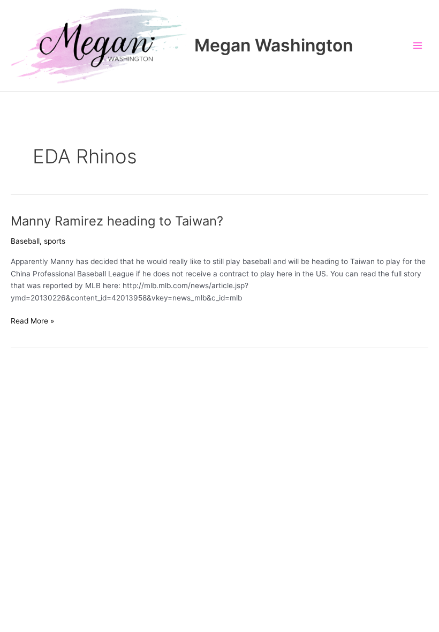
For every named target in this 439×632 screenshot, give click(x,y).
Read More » (32, 321)
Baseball (25, 241)
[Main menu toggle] (418, 46)
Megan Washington (273, 45)
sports (54, 241)
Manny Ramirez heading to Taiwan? (117, 221)
